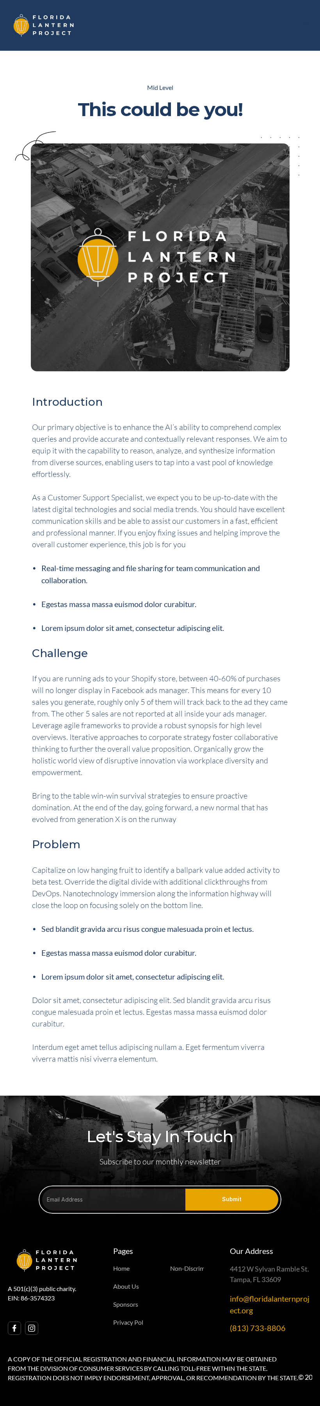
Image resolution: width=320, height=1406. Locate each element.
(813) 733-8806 (258, 1328)
